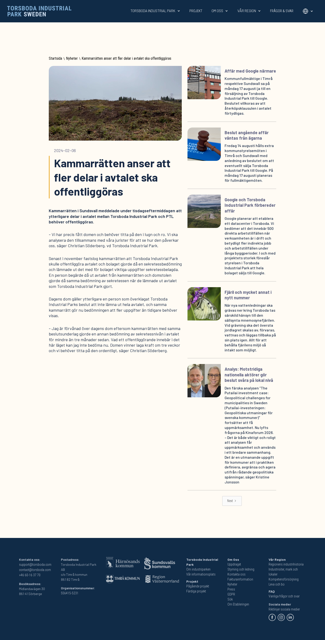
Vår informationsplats (201, 574)
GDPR (231, 594)
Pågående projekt (197, 586)
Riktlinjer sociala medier (284, 609)
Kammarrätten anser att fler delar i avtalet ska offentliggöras (126, 58)
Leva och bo (277, 584)
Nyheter (72, 58)
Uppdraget (234, 564)
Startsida (55, 58)
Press (231, 589)
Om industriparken (198, 569)
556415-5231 (70, 593)
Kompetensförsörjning (284, 579)
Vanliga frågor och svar (284, 596)
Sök (230, 599)
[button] (155, 11)
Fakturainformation (240, 579)
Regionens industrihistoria (286, 564)
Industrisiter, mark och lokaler (283, 571)
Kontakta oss (236, 574)
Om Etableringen (238, 604)
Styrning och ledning (240, 569)
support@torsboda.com (35, 564)
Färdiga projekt (196, 591)
